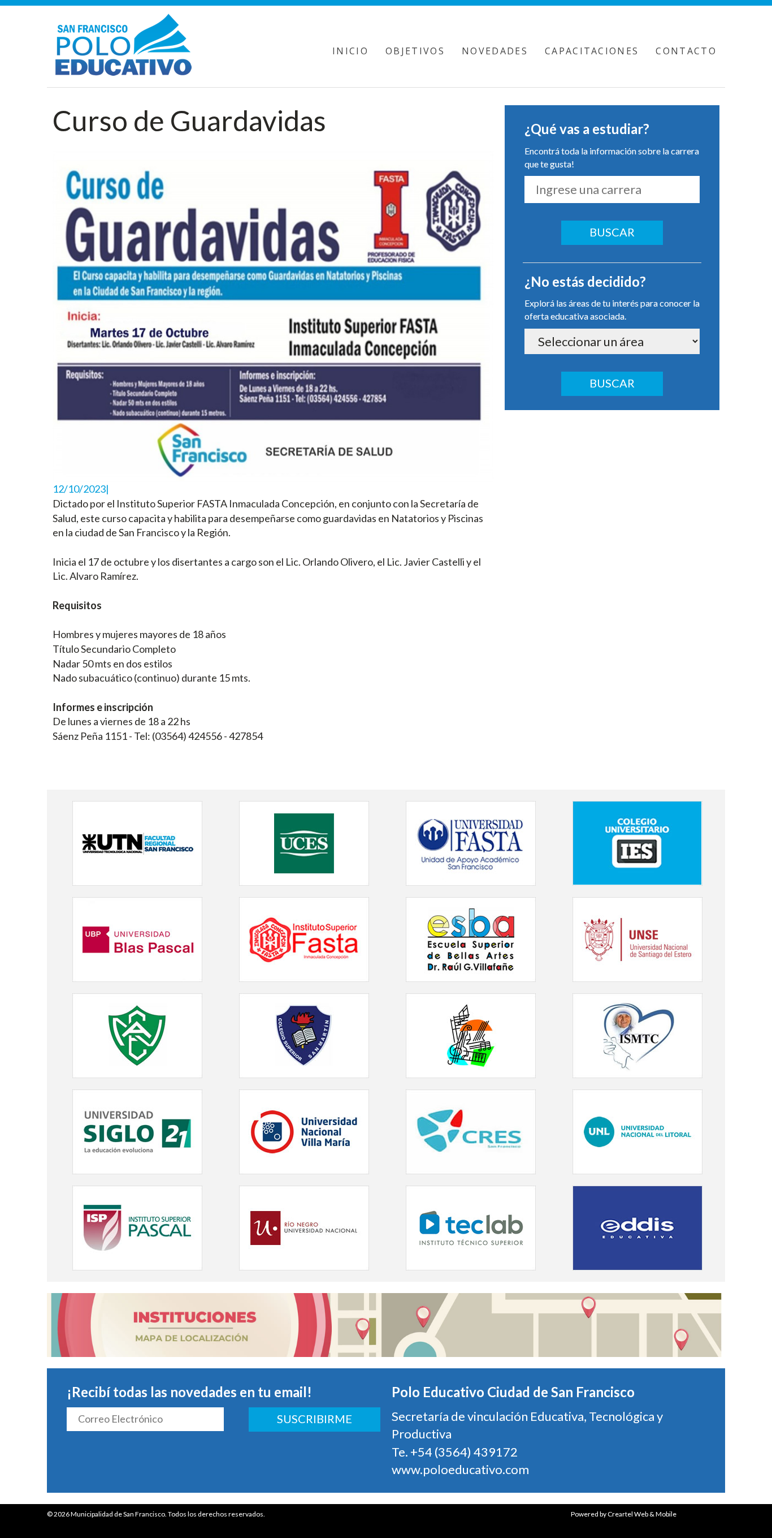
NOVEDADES (495, 51)
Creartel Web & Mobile (642, 1514)
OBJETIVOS (415, 51)
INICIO (350, 51)
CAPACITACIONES (592, 51)
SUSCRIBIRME (314, 1418)
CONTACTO (686, 51)
